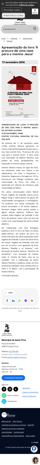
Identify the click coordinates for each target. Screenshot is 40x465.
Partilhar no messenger (25, 300)
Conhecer (14, 38)
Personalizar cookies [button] (12, 10)
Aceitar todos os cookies (13, 15)
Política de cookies (26, 5)
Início (3, 38)
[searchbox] (20, 29)
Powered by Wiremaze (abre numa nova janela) (34, 442)
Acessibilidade (7, 432)
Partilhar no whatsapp (19, 300)
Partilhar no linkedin (13, 300)
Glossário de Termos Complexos (13, 429)
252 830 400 (13, 351)
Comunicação (27, 38)
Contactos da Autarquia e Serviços (14, 425)
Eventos (9, 41)
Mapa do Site (6, 421)
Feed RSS (31, 425)
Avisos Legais (30, 436)
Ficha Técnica (17, 421)
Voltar (10, 293)
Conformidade (19, 432)
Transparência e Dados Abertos (13, 436)
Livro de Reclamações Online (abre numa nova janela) (8, 414)
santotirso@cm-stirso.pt (16, 357)
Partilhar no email (32, 300)
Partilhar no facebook (7, 300)
